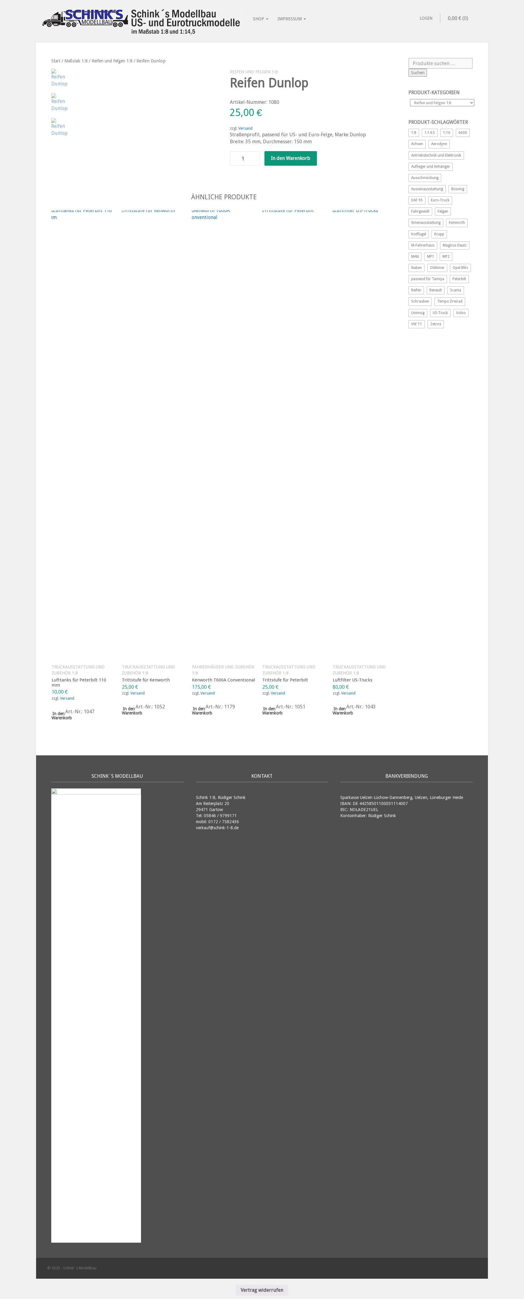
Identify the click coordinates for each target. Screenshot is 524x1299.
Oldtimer (437, 268)
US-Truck (440, 313)
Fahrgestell (420, 211)
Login (426, 18)
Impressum (290, 18)
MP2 (446, 256)
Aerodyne (439, 144)
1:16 (446, 133)
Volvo (461, 313)
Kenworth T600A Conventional (223, 680)
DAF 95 (417, 200)
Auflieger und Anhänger (430, 166)
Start (55, 60)
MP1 (430, 256)
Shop (259, 18)
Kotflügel (418, 234)
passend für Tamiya (427, 279)
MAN (415, 256)
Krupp (439, 234)
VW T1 (416, 324)
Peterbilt (459, 279)
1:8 (413, 133)
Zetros (435, 324)
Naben (416, 268)
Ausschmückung (424, 178)
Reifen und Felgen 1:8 (112, 60)
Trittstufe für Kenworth (146, 680)
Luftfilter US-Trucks (352, 680)
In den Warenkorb (290, 158)
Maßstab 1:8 (76, 60)
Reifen (416, 290)
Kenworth (457, 222)
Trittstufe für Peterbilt (285, 680)
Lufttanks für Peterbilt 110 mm (79, 682)
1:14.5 (430, 133)
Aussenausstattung (427, 189)
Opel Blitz (460, 268)
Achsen (417, 144)
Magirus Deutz (455, 245)
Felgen (443, 211)
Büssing (457, 189)
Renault (435, 290)
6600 (462, 133)
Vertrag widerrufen (262, 1290)
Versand (245, 128)
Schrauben (420, 301)
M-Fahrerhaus (423, 245)
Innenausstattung (426, 222)
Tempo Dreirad (449, 301)
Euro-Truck (440, 200)
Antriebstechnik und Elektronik (436, 155)
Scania (455, 290)
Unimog (418, 313)
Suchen (418, 72)
